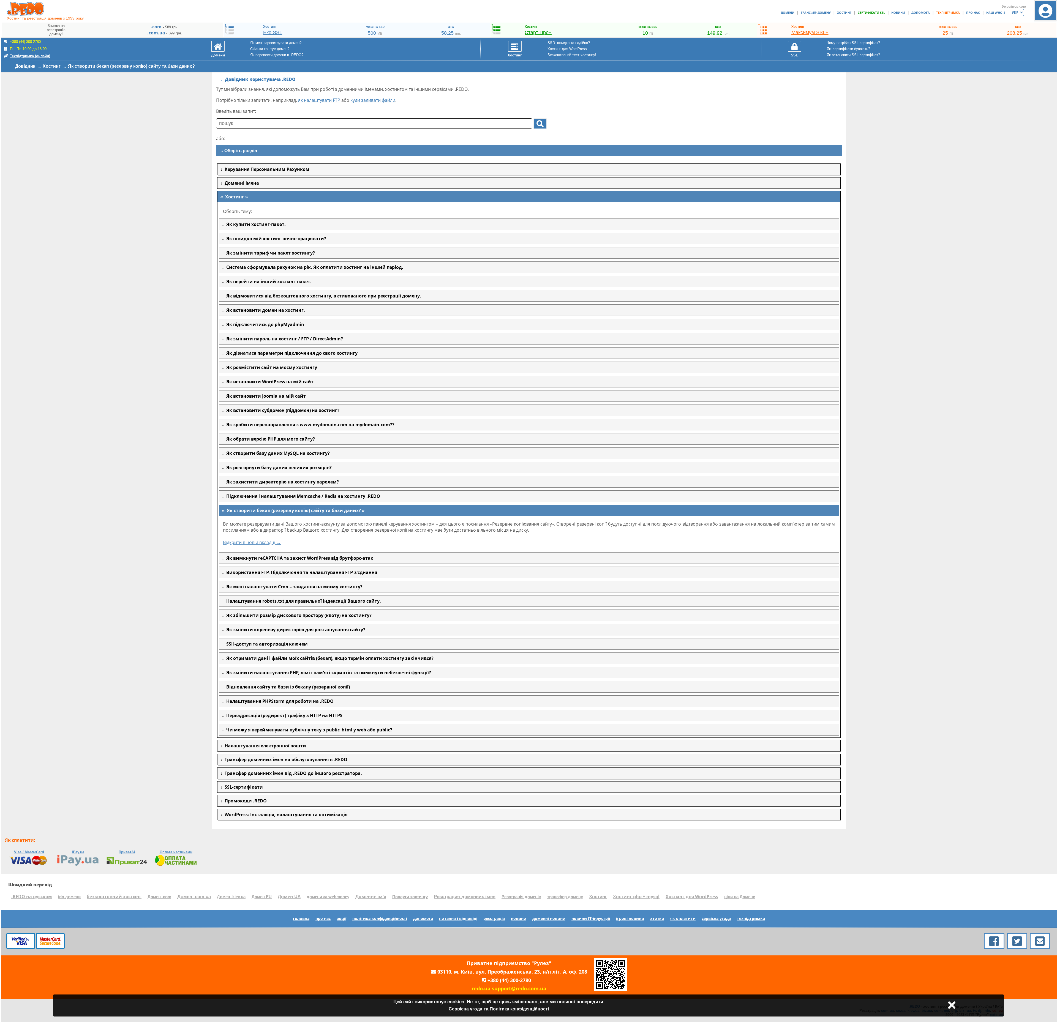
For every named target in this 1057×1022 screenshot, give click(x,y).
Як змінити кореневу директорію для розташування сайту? (294, 630)
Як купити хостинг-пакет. (255, 224)
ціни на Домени (739, 897)
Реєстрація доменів (521, 897)
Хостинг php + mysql (636, 896)
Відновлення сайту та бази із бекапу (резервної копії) (287, 687)
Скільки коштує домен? (269, 49)
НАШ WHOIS (995, 12)
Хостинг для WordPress (692, 896)
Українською (1014, 6)
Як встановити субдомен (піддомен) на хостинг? (281, 410)
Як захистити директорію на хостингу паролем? (281, 482)
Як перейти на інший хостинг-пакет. (268, 281)
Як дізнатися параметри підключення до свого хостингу (291, 353)
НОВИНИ (898, 12)
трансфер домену (565, 897)
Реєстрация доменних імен (464, 896)
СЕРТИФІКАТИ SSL (871, 12)
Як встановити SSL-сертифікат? (853, 55)
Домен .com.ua (194, 896)
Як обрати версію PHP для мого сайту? (269, 439)
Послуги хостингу (410, 897)
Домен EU (262, 897)
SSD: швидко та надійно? (568, 43)
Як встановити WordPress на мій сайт (269, 382)
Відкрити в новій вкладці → (252, 542)
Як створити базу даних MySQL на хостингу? (277, 453)
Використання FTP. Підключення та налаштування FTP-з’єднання (300, 572)
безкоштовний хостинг (114, 896)
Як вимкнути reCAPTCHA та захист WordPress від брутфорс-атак (298, 558)
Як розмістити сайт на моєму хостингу (270, 367)
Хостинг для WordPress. (567, 49)
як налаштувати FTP (319, 100)
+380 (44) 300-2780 (509, 980)
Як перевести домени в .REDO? (276, 55)
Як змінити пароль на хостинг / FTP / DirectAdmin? (283, 339)
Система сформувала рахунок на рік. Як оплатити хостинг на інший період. (313, 267)
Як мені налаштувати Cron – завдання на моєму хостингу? (293, 587)
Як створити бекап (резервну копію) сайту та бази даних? (131, 66)
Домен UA (289, 896)
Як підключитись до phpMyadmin (264, 324)
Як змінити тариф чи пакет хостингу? (269, 253)
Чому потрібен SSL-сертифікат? (853, 43)
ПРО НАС (973, 12)
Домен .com (159, 897)
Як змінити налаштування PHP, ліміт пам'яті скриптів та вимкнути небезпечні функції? (327, 673)
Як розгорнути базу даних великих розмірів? (278, 467)
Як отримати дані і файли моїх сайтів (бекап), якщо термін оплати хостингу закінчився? (329, 658)
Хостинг (52, 66)
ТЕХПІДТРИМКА (948, 12)
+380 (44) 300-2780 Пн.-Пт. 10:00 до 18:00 (29, 49)
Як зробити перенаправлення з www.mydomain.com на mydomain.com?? (309, 425)
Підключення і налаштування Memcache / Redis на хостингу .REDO (302, 496)
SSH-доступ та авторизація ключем (266, 644)
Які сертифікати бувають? (848, 49)
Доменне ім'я (370, 896)
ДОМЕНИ (787, 12)
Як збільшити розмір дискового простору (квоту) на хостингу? (298, 615)
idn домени (69, 897)
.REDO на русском (31, 896)
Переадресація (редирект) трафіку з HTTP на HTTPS (283, 715)
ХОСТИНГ (844, 12)
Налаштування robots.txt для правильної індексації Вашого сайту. (302, 601)
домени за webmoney (328, 897)
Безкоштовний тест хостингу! (571, 55)
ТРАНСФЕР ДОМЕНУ (816, 12)
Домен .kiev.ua (231, 897)
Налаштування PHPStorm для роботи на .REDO (279, 701)
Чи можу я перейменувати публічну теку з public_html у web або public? (308, 730)
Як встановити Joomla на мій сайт (265, 396)
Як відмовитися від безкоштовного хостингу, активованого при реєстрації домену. (322, 296)
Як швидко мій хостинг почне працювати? (275, 239)
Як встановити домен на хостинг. (264, 310)
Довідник (25, 66)
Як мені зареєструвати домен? (275, 43)
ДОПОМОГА (920, 12)
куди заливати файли (372, 100)
